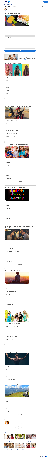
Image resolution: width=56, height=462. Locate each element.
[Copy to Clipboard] (3, 16)
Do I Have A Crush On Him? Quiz (9, 449)
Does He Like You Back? (19, 440)
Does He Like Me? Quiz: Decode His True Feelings (31, 441)
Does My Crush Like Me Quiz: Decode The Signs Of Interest (9, 441)
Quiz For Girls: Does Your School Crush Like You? (31, 450)
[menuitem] (40, 2)
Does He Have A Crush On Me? (20, 449)
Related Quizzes (7, 432)
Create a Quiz (46, 1)
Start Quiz (20, 50)
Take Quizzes (40, 1)
